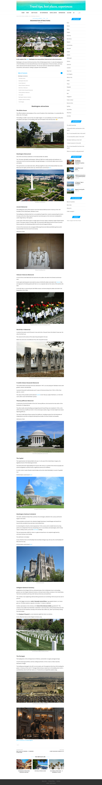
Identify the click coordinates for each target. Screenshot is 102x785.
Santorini (69, 64)
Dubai (68, 80)
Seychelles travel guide (40, 770)
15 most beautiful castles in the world (75, 136)
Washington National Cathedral (25, 97)
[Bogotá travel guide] (70, 191)
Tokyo (68, 83)
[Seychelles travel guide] (40, 764)
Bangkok (69, 87)
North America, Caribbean (23, 16)
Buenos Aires (70, 103)
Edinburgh (69, 58)
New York (69, 71)
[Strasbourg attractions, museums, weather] (24, 764)
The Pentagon (21, 101)
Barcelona (69, 38)
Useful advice (53, 12)
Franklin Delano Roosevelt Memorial (26, 90)
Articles (58, 781)
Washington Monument (23, 80)
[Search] (76, 12)
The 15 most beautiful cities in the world (76, 133)
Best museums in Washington (24, 740)
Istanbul (69, 67)
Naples (68, 32)
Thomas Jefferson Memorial (24, 92)
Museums (69, 208)
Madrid (68, 42)
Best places (34, 12)
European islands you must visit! (74, 140)
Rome (68, 26)
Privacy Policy (51, 781)
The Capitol (21, 94)
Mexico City (69, 77)
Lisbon (68, 51)
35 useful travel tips (71, 125)
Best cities (69, 205)
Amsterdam (69, 45)
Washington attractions (23, 76)
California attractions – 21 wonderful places (80, 176)
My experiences (44, 12)
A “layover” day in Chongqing (79, 183)
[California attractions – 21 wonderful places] (56, 764)
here (50, 167)
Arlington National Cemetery (24, 99)
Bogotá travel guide (79, 189)
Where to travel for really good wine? (75, 151)
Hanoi (68, 90)
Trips (27, 12)
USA (30, 16)
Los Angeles (69, 74)
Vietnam (58, 282)
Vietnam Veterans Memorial (24, 85)
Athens (68, 61)
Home (23, 12)
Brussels (69, 48)
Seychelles (69, 109)
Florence (69, 35)
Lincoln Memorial (22, 83)
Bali (68, 93)
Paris (68, 22)
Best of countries (71, 201)
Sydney (68, 106)
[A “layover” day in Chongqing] (70, 184)
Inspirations (62, 12)
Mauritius (69, 112)
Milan (68, 29)
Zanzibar (69, 116)
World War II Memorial (23, 87)
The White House (22, 78)
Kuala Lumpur (70, 100)
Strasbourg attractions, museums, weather (79, 162)
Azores (68, 55)
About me (44, 781)
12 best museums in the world (74, 143)
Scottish (38, 394)
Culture (69, 12)
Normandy (35, 529)
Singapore (69, 96)
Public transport (70, 211)
